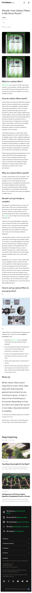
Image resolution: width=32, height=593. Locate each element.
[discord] (22, 581)
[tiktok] (13, 581)
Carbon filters (6, 85)
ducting (6, 216)
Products (5, 539)
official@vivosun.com (8, 563)
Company (5, 548)
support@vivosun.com (8, 576)
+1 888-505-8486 (7, 565)
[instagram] (4, 581)
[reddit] (27, 581)
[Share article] (3, 22)
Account (5, 553)
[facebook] (8, 581)
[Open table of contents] (29, 589)
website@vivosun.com (13, 571)
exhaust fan (14, 340)
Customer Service (8, 543)
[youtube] (17, 581)
